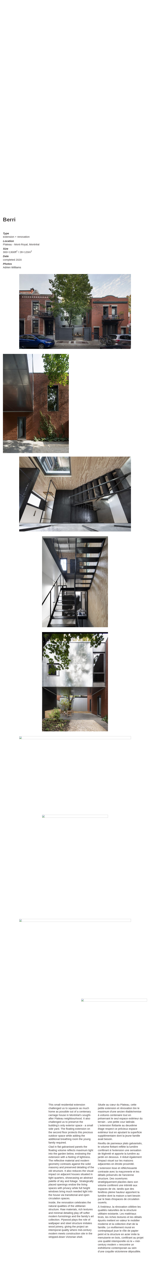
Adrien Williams (12, 267)
